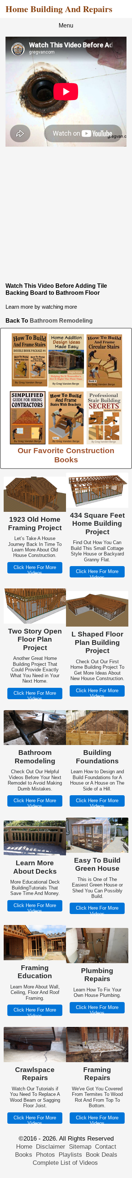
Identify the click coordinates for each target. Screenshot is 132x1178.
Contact (105, 1146)
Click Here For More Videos (35, 570)
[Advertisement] (66, 214)
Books (23, 1154)
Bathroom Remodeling (61, 321)
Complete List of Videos (66, 1162)
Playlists (70, 1154)
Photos (45, 1154)
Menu (66, 25)
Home (24, 1146)
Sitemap (80, 1146)
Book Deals (101, 1154)
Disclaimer (50, 1146)
